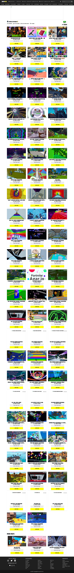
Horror (42, 4)
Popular (63, 562)
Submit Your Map (65, 561)
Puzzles (71, 4)
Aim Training (37, 4)
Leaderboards (64, 563)
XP (32, 4)
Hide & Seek (28, 4)
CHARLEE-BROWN (17, 120)
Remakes (51, 564)
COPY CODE (16, 43)
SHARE (65, 25)
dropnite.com (40, 571)
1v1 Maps (27, 560)
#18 (32, 23)
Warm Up (52, 560)
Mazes (39, 567)
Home (3, 4)
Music (39, 564)
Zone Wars (46, 4)
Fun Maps (39, 566)
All (50, 562)
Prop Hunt (66, 4)
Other (51, 566)
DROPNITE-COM (17, 548)
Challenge (52, 567)
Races (51, 561)
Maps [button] (12, 1)
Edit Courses (14, 4)
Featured (51, 563)
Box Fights (55, 4)
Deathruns (8, 4)
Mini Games (61, 4)
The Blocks (52, 568)
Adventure (39, 568)
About (63, 567)
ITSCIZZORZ (58, 548)
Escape (23, 4)
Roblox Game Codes (66, 566)
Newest (39, 560)
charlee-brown (17, 39)
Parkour (19, 4)
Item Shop (64, 564)
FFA (26, 568)
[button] (53, 1)
